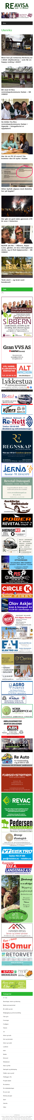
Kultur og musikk (7, 1043)
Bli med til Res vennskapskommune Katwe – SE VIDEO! (16, 92)
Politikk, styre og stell (8, 1073)
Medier (5, 1054)
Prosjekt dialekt (7, 1080)
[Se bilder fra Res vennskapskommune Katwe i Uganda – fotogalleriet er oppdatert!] (17, 119)
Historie (5, 1028)
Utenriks (5, 1103)
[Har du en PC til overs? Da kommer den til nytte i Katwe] (17, 154)
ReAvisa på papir (7, 1095)
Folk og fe (5, 1016)
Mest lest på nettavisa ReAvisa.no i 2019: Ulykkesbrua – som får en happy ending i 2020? (16, 60)
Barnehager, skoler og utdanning (11, 1001)
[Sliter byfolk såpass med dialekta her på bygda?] (17, 186)
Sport (4, 1099)
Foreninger (6, 1020)
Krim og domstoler (8, 1039)
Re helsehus (6, 1084)
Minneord (5, 1058)
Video (4, 1107)
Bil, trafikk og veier (8, 1009)
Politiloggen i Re (7, 1077)
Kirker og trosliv (7, 1035)
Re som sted (6, 1092)
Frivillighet (5, 1024)
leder (4, 1050)
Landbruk (5, 1046)
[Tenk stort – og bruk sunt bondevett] (17, 277)
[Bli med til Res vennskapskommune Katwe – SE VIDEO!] (17, 87)
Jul (4, 1031)
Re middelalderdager (8, 1088)
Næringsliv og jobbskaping (10, 1069)
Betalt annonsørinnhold (9, 1005)
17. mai (5, 997)
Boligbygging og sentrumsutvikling (12, 1012)
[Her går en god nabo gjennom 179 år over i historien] (17, 216)
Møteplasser (6, 1061)
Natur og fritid (6, 1065)
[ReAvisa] (17, 8)
